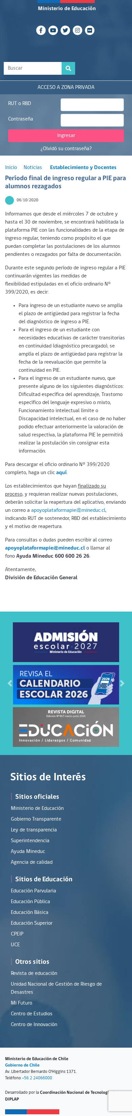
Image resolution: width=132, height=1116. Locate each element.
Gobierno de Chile (22, 1065)
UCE (15, 945)
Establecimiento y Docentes (83, 167)
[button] (10, 683)
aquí (61, 472)
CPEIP (17, 934)
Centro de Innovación (34, 1024)
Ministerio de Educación (67, 8)
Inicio (11, 167)
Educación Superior (31, 923)
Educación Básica (29, 912)
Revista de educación (34, 973)
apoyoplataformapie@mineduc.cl (68, 510)
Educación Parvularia (33, 891)
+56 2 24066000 (37, 1078)
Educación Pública (30, 902)
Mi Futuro (21, 1003)
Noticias (33, 167)
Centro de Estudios (31, 1014)
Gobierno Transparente (36, 819)
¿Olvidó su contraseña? (66, 149)
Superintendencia (30, 841)
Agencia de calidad (31, 862)
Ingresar (66, 135)
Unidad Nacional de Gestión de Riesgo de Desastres (56, 988)
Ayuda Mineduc (28, 851)
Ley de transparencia (34, 830)
